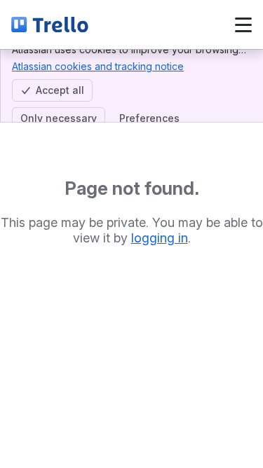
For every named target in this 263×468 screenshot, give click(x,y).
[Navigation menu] (243, 24)
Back (138, 24)
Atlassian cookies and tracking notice (98, 66)
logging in (159, 237)
